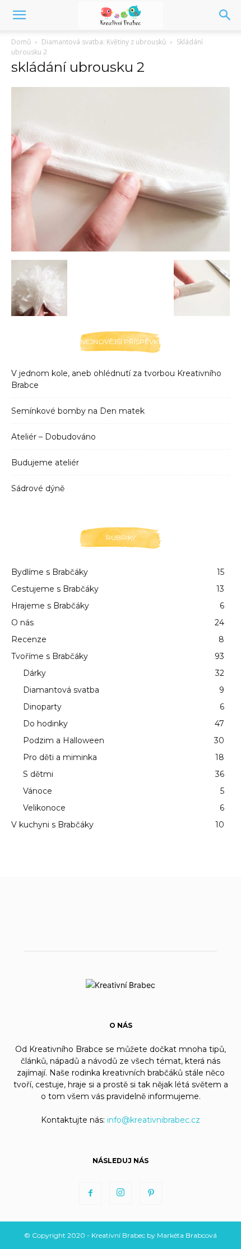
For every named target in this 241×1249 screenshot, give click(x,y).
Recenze (29, 639)
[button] (19, 15)
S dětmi (38, 774)
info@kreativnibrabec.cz (153, 1120)
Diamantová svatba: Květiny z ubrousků (103, 42)
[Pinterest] (151, 1193)
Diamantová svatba (61, 690)
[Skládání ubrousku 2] (120, 248)
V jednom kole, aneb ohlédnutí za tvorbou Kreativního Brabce (116, 379)
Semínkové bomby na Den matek (78, 411)
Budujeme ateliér (45, 462)
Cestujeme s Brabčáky (55, 589)
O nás (22, 622)
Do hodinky (45, 724)
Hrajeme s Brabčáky (50, 606)
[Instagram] (120, 1193)
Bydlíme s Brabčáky (49, 572)
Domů (21, 42)
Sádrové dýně (37, 488)
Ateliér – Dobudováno (53, 437)
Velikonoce (44, 808)
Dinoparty (42, 707)
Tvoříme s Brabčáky (49, 656)
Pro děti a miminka (60, 757)
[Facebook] (90, 1193)
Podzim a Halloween (63, 740)
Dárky (34, 673)
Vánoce (37, 791)
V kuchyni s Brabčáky (52, 825)
